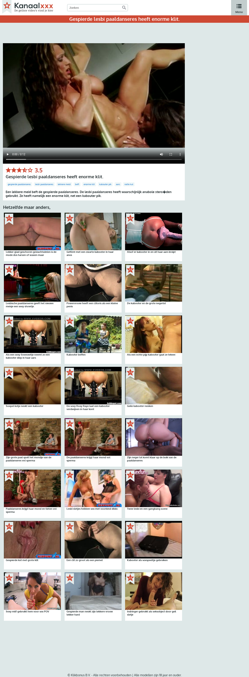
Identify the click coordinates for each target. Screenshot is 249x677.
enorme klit (89, 184)
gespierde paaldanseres (19, 184)
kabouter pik (105, 184)
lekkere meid (64, 184)
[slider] (19, 170)
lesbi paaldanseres (44, 184)
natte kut (128, 184)
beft (77, 184)
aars (118, 184)
